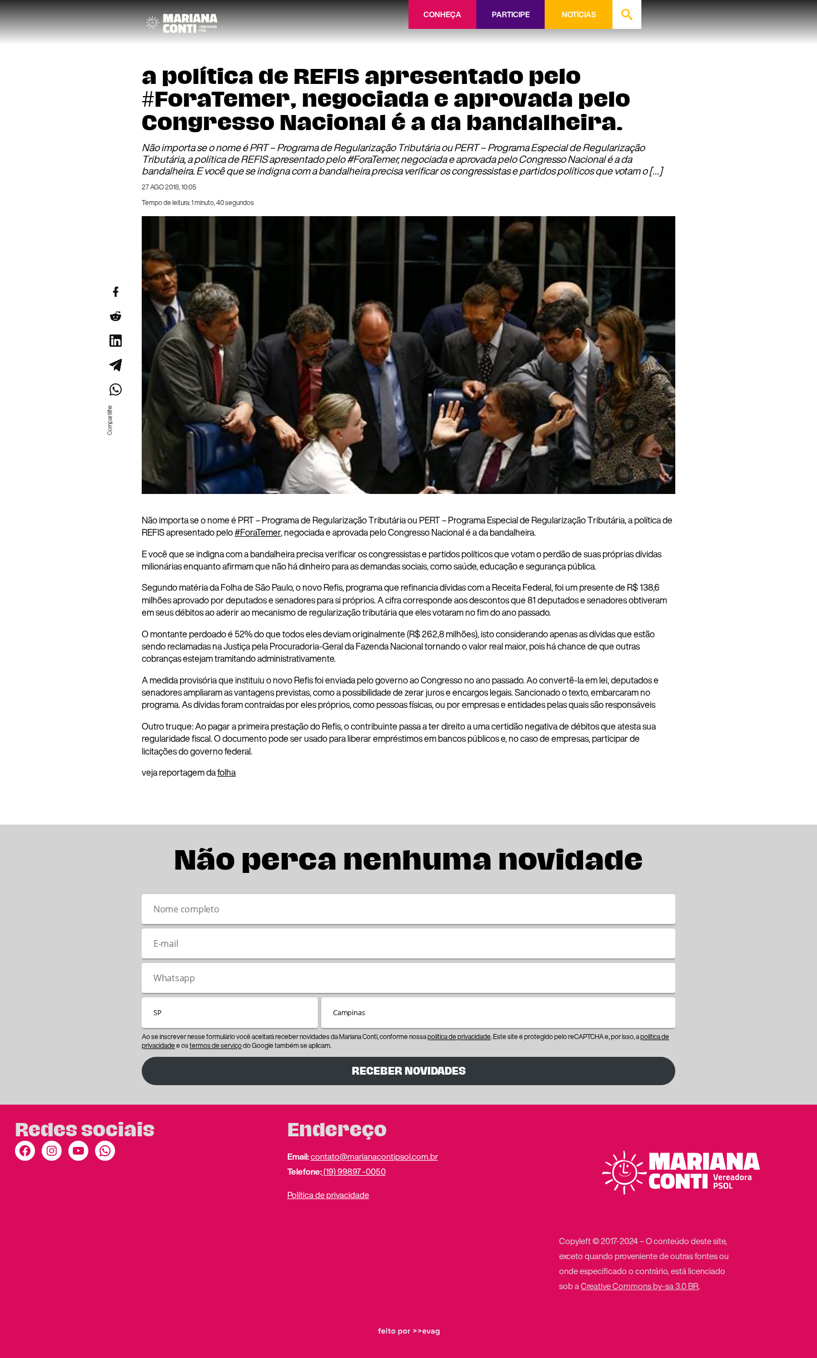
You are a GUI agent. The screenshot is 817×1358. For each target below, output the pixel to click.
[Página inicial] (184, 19)
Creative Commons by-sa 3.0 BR (640, 1286)
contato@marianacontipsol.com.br (374, 1156)
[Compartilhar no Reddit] (115, 316)
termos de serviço (216, 1045)
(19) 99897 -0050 (354, 1171)
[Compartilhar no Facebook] (115, 292)
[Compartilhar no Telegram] (115, 365)
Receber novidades (409, 1071)
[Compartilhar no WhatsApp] (115, 389)
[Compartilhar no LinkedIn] (115, 341)
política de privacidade (459, 1036)
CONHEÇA (442, 14)
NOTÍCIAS (579, 14)
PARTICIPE (511, 14)
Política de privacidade (328, 1195)
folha (226, 772)
